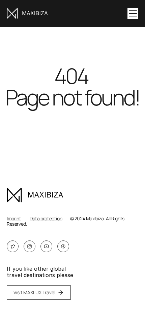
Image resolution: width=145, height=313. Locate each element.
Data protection (46, 218)
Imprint (14, 218)
